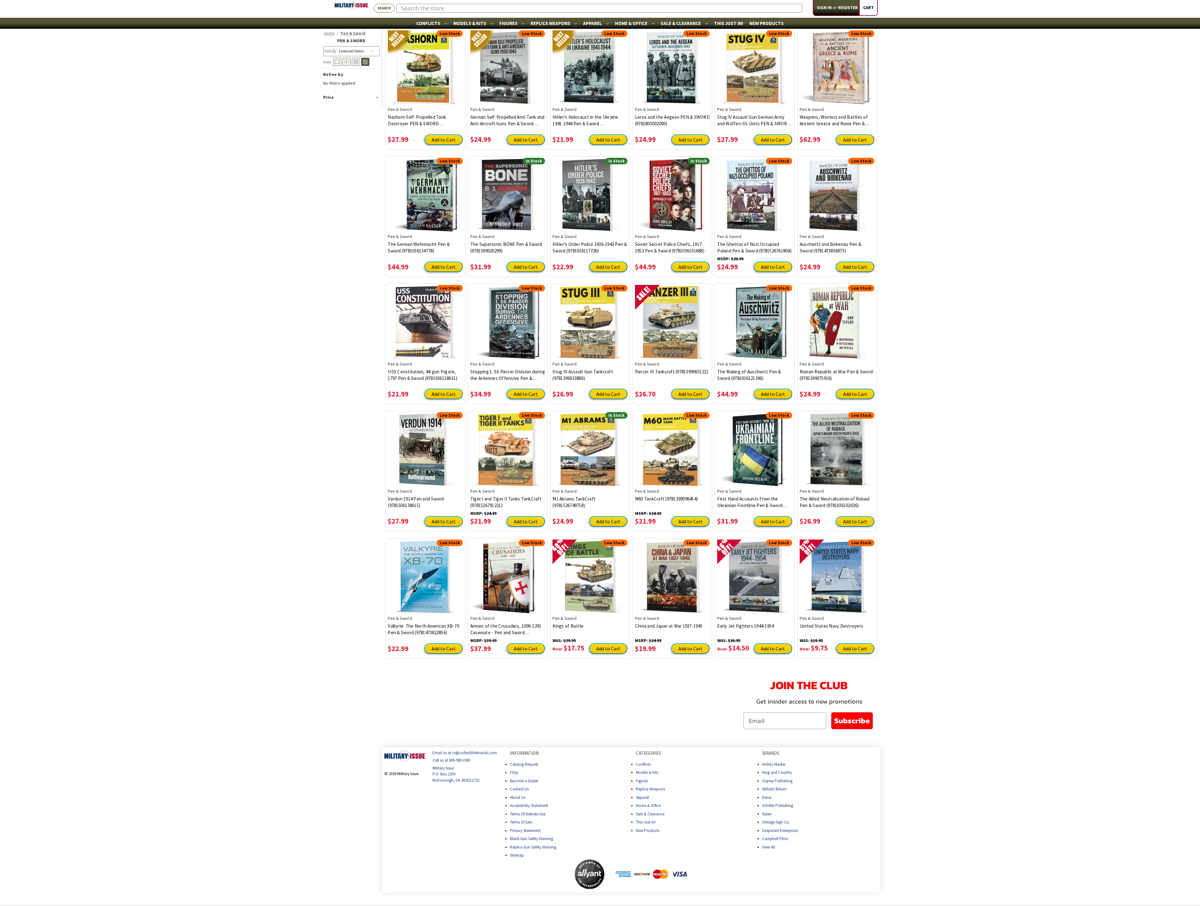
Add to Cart (444, 140)
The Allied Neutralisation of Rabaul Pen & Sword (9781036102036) (835, 502)
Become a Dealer (524, 781)
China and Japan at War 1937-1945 (668, 626)
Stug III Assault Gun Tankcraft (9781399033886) (582, 375)
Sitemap (517, 855)
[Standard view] (346, 62)
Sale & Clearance (681, 23)
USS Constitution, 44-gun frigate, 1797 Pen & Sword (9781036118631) (422, 375)
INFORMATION (524, 753)
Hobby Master (773, 764)
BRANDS (770, 753)
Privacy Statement (525, 830)
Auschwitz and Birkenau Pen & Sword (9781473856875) (830, 247)
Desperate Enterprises (780, 830)
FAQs (514, 772)
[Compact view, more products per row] (356, 62)
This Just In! (728, 23)
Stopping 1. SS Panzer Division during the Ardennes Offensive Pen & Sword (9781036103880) (507, 375)
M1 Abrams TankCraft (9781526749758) (574, 502)
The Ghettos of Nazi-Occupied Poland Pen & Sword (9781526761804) (754, 247)
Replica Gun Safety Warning (533, 847)
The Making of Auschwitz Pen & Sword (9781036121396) (749, 375)
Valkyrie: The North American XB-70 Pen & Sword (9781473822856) (423, 629)
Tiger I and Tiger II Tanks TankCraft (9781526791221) (506, 502)
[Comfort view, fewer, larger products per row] (337, 62)
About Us (517, 797)
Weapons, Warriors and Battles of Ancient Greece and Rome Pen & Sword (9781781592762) (834, 120)
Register (848, 7)
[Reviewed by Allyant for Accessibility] (589, 874)
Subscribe (852, 720)
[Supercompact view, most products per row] (365, 62)
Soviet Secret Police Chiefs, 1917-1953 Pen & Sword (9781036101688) (669, 247)
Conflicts (428, 23)
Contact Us (519, 789)
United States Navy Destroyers (831, 626)
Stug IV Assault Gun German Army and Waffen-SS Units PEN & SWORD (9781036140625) (753, 120)
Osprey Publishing (777, 781)
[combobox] (599, 8)
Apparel (593, 23)
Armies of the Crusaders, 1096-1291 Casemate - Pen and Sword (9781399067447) (506, 629)
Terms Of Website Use (527, 814)
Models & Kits (470, 23)
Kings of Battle (567, 626)
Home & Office (631, 23)
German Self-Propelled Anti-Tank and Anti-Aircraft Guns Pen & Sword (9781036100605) (507, 120)
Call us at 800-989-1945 (451, 760)
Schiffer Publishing (777, 805)
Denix (767, 797)
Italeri (767, 814)
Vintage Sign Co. (776, 822)
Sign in (824, 7)
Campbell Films (775, 838)
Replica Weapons (551, 23)
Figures (508, 23)
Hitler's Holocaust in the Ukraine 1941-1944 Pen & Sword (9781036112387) (585, 120)
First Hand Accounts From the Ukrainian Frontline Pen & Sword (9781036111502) (749, 502)
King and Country (777, 772)
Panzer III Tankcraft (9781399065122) (671, 372)
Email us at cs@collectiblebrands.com (464, 752)
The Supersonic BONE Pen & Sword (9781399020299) (506, 247)
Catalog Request (524, 764)
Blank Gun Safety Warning (531, 838)
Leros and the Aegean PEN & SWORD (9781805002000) (672, 120)
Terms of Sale (521, 822)
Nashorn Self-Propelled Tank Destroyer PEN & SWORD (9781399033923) (417, 120)
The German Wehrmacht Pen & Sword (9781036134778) (419, 247)
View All (768, 847)
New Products (766, 23)
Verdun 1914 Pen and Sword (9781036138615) (416, 502)
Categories (648, 753)
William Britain (774, 789)
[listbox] (356, 51)
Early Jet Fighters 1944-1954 (745, 626)
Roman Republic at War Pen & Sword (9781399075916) (836, 375)
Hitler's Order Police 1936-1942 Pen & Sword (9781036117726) (589, 247)
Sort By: (330, 51)
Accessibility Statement (529, 805)
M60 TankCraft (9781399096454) (666, 499)
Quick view (425, 63)
